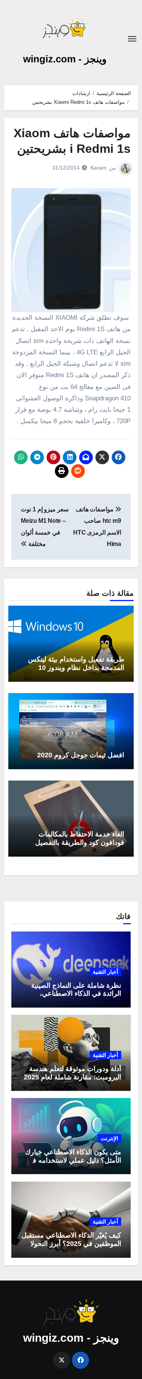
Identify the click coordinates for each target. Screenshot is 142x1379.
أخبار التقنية (105, 972)
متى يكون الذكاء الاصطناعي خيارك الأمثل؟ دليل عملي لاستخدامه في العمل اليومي (73, 1160)
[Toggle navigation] (132, 38)
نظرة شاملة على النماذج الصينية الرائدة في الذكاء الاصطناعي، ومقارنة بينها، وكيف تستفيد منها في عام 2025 (72, 998)
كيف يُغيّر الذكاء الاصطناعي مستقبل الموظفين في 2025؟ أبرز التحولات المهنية (71, 1243)
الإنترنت (109, 1138)
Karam (98, 168)
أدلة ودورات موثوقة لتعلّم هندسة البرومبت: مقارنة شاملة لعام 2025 (72, 1073)
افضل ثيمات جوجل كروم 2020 (80, 755)
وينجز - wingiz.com (65, 59)
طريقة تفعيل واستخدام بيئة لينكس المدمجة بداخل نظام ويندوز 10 (76, 663)
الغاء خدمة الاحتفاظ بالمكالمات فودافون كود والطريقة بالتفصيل (79, 838)
